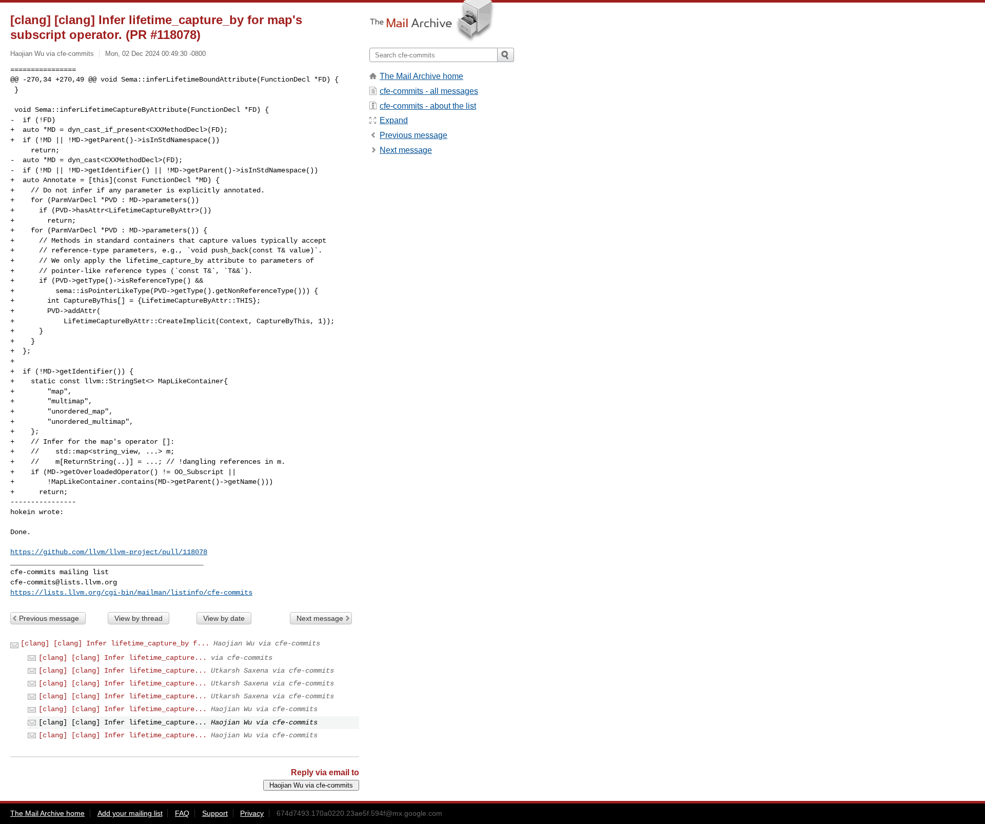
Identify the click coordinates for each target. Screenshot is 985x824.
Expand (394, 120)
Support (215, 813)
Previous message (49, 618)
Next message (320, 618)
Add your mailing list (130, 813)
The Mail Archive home (421, 76)
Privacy (252, 813)
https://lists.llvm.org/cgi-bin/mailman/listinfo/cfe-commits (131, 592)
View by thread (138, 618)
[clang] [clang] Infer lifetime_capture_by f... (115, 643)
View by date (224, 618)
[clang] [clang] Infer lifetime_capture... (122, 658)
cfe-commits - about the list (428, 106)
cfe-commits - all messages (429, 91)
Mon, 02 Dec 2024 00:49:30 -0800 (155, 53)
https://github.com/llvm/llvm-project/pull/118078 (108, 552)
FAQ (182, 813)
